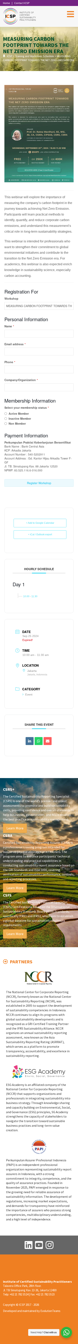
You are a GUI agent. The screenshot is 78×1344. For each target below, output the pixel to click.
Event (28, 694)
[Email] (48, 741)
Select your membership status (26, 408)
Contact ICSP (22, 3)
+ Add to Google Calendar (40, 523)
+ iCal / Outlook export (40, 534)
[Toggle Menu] (70, 14)
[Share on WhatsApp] (39, 741)
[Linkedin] (30, 741)
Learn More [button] (14, 828)
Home (6, 3)
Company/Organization (21, 380)
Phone (9, 362)
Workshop (11, 298)
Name (9, 326)
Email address (15, 344)
